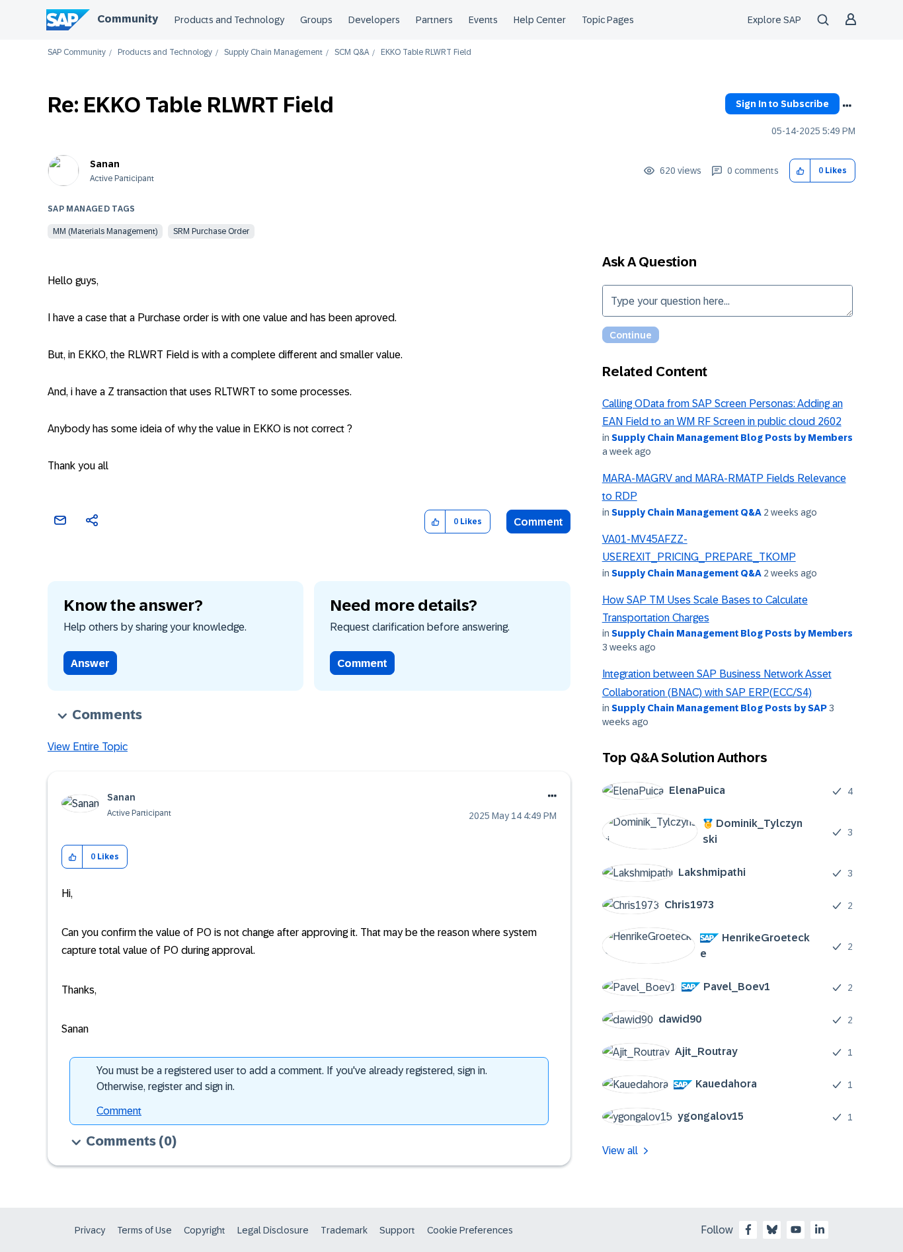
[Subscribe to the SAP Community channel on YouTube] (796, 1229)
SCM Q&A (351, 52)
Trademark (344, 1230)
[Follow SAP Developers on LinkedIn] (819, 1229)
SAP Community (77, 52)
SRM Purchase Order (211, 231)
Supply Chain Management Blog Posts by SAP (719, 708)
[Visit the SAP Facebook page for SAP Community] (748, 1229)
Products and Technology (229, 20)
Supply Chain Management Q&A (686, 512)
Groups (316, 20)
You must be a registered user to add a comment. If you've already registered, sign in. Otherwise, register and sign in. (292, 1078)
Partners (434, 20)
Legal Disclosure (273, 1230)
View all (620, 1150)
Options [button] (847, 105)
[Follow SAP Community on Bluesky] (772, 1229)
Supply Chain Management (273, 52)
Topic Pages (608, 20)
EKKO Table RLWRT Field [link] (426, 52)
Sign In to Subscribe (782, 103)
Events (483, 20)
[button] (800, 170)
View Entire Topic (88, 746)
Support (397, 1230)
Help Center (540, 20)
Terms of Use (144, 1230)
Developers (374, 20)
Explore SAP (774, 20)
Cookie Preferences (470, 1230)
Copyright (204, 1230)
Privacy (90, 1230)
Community (127, 18)
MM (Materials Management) (105, 231)
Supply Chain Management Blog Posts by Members (732, 437)
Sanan (105, 164)
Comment (538, 522)
